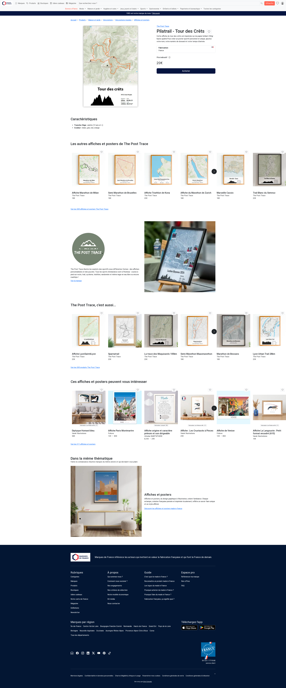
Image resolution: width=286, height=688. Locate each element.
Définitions (75, 608)
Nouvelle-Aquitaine (87, 631)
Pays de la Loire (164, 626)
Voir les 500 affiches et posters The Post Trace (89, 209)
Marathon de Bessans (228, 354)
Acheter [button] (186, 71)
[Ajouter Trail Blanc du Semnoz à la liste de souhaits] (282, 152)
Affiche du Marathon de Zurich (196, 192)
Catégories (75, 577)
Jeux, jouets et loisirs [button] (128, 9)
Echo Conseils (147, 681)
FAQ (182, 586)
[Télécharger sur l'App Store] (189, 627)
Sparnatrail (113, 354)
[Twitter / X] (93, 653)
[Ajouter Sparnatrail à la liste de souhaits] (138, 313)
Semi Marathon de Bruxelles (122, 192)
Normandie (127, 626)
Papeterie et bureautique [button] (190, 9)
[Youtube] (98, 653)
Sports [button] (143, 9)
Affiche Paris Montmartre (121, 430)
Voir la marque (76, 281)
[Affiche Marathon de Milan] (88, 170)
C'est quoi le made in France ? (156, 577)
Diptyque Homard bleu (83, 430)
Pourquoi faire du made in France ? (157, 595)
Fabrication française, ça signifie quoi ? (159, 599)
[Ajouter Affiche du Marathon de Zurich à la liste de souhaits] (210, 152)
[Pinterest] (104, 653)
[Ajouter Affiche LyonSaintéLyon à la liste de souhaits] (101, 313)
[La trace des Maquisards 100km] (161, 331)
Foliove (111, 433)
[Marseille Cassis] (233, 170)
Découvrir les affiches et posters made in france (163, 508)
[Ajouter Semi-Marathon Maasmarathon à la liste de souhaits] (210, 313)
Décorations (108, 20)
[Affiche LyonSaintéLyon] (88, 331)
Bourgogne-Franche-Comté (111, 626)
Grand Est (152, 626)
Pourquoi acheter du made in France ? (159, 590)
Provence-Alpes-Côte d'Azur (136, 631)
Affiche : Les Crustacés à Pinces (197, 430)
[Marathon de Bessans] (233, 331)
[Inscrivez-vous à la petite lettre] (72, 653)
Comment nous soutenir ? (117, 581)
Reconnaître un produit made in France (159, 581)
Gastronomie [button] (154, 9)
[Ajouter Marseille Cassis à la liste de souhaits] (246, 152)
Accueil (73, 20)
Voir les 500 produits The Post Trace (85, 367)
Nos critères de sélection (117, 590)
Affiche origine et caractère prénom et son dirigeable (158, 432)
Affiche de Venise (225, 430)
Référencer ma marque (190, 577)
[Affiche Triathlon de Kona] (161, 170)
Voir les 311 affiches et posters (83, 444)
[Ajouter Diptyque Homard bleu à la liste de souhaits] (101, 390)
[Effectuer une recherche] (261, 3)
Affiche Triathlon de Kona (157, 192)
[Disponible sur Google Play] (207, 627)
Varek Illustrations (79, 433)
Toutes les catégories (212, 9)
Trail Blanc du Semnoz (264, 192)
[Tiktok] (109, 653)
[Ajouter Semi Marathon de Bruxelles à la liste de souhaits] (138, 152)
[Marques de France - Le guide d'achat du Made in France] (7, 3)
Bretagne (74, 631)
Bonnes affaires (71, 9)
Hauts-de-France (140, 626)
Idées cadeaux (58, 3)
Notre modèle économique (117, 595)
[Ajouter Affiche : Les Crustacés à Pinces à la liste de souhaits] (210, 390)
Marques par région (82, 622)
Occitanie (100, 631)
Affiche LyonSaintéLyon (84, 354)
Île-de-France (76, 626)
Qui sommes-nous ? (115, 577)
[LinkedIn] (88, 653)
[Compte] (282, 3)
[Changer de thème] (214, 673)
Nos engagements (114, 586)
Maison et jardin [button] (93, 9)
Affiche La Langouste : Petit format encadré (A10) (267, 432)
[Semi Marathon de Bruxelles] (125, 170)
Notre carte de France (79, 599)
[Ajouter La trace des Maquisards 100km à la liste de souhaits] (174, 313)
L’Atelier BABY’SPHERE (153, 436)
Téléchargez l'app (192, 622)
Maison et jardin (94, 20)
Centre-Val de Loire (90, 626)
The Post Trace (163, 26)
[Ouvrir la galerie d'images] (112, 66)
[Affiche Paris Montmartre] (125, 407)
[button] (214, 171)
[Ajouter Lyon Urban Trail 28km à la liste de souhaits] (282, 313)
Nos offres (185, 581)
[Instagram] (82, 653)
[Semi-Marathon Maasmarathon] (197, 331)
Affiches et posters (141, 20)
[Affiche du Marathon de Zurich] (197, 170)
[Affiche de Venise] (233, 407)
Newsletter (75, 612)
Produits (32, 3)
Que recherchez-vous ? (88, 3)
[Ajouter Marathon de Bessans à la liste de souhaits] (246, 313)
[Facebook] (77, 653)
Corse (152, 631)
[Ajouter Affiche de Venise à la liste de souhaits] (246, 390)
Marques (21, 3)
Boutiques (44, 3)
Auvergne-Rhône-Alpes (115, 631)
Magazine (72, 3)
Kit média (111, 599)
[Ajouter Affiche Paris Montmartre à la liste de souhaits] (138, 390)
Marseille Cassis (225, 192)
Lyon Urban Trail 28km (264, 354)
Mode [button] (81, 9)
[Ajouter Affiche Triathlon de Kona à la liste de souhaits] (174, 152)
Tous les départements (80, 635)
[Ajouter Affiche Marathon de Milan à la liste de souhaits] (101, 152)
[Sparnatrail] (125, 331)
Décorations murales (123, 20)
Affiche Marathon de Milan (85, 192)
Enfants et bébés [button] (170, 9)
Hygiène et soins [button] (110, 9)
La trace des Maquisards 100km (160, 354)
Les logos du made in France (155, 586)
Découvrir (156, 13)
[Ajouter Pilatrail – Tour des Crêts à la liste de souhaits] (209, 32)
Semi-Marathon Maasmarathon (196, 354)
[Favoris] (277, 3)
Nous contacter (113, 603)
